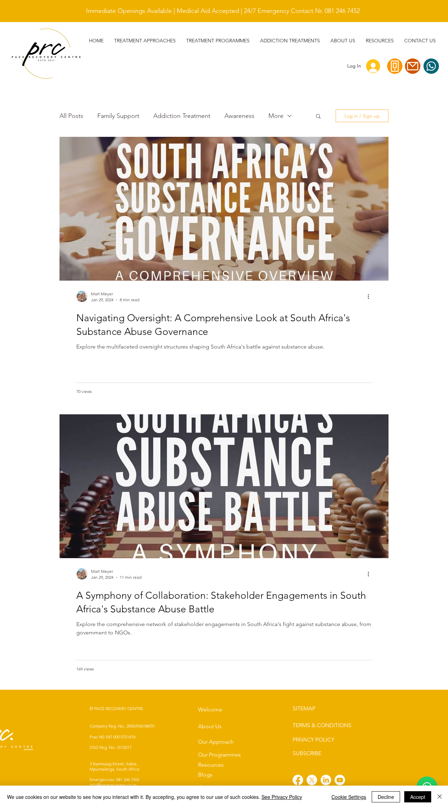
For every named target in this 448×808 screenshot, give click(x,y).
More (276, 116)
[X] (312, 780)
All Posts (71, 116)
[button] (290, 40)
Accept (417, 796)
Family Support (118, 116)
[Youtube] (340, 780)
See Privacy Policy (281, 796)
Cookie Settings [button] (348, 796)
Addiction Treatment (181, 116)
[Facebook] (298, 780)
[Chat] (431, 66)
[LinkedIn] (326, 780)
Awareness (239, 116)
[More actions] (370, 296)
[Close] (439, 796)
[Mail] (412, 66)
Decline (386, 796)
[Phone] (394, 66)
